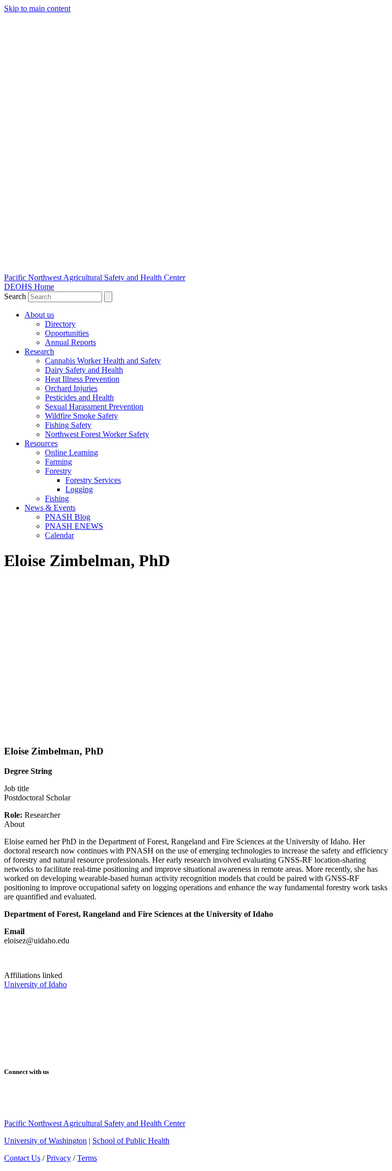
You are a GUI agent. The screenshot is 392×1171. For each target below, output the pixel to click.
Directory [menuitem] (60, 324)
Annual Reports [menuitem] (70, 342)
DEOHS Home (29, 286)
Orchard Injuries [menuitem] (71, 388)
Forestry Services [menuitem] (93, 480)
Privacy (58, 1158)
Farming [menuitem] (58, 461)
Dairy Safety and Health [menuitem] (84, 369)
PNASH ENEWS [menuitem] (74, 526)
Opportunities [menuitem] (67, 333)
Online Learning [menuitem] (71, 452)
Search (16, 296)
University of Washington (45, 1140)
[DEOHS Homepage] (80, 1051)
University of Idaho (35, 984)
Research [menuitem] (39, 351)
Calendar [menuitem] (59, 535)
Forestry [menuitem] (58, 471)
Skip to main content (37, 8)
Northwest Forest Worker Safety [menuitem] (97, 434)
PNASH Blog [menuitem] (67, 517)
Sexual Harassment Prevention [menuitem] (94, 406)
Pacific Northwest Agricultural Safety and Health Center (94, 277)
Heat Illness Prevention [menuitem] (82, 379)
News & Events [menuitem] (50, 507)
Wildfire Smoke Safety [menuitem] (81, 415)
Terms (87, 1158)
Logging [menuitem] (79, 489)
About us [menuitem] (39, 314)
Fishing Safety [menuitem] (68, 425)
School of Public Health (130, 1140)
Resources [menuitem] (41, 443)
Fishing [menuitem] (57, 498)
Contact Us (22, 1158)
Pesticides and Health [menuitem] (79, 397)
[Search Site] (108, 296)
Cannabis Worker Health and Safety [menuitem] (103, 360)
